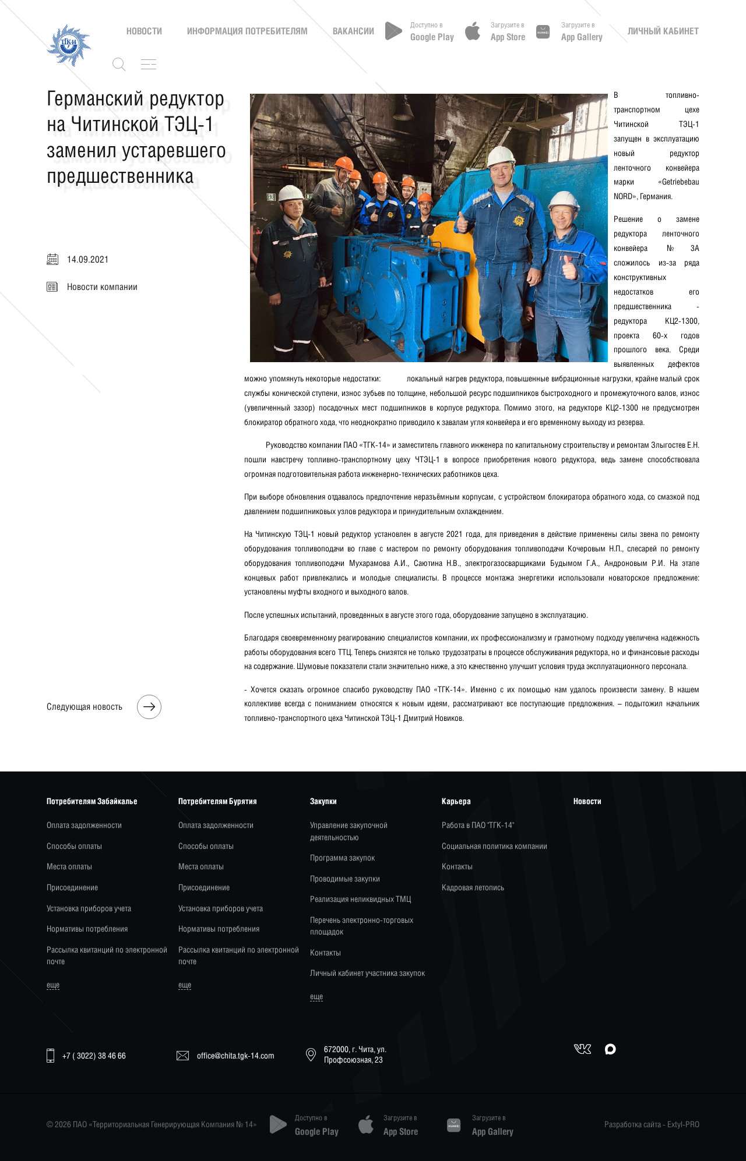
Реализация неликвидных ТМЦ (360, 899)
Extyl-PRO (683, 1124)
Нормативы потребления (87, 928)
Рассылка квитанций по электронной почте (107, 955)
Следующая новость (84, 707)
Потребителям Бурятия (217, 801)
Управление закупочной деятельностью (349, 830)
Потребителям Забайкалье (92, 801)
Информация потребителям (247, 31)
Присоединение (72, 887)
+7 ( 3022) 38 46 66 (94, 1055)
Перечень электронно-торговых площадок (361, 925)
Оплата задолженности (84, 825)
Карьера (456, 801)
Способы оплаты (74, 846)
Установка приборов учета (89, 908)
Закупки (323, 801)
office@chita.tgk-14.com (236, 1055)
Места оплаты (69, 866)
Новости (144, 31)
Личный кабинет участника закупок (367, 973)
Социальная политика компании (494, 846)
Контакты (325, 952)
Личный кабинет (663, 31)
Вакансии (353, 31)
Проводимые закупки (345, 878)
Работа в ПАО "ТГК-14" (478, 825)
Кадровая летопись (473, 887)
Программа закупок (342, 857)
